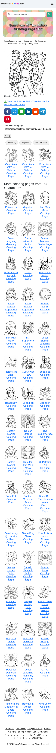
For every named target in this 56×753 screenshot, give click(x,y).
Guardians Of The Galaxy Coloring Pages (22, 44)
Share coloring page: (13, 125)
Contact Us (21, 729)
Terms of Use (30, 732)
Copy (7, 135)
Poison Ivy (12, 143)
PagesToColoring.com (12, 41)
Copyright (42, 732)
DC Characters (40, 41)
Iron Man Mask (41, 143)
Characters (28, 41)
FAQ (29, 729)
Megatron (25, 143)
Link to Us (37, 729)
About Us (9, 729)
